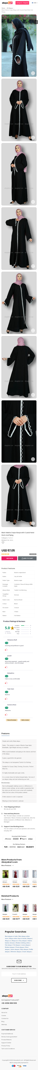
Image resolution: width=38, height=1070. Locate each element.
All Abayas (10, 8)
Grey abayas (23, 940)
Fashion (10, 538)
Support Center (6, 1043)
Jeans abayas (15, 949)
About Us (4, 1012)
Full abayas (16, 945)
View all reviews (11, 720)
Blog (2, 1021)
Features (5, 733)
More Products (6, 865)
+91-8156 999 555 (9, 1003)
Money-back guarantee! (9, 1037)
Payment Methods (7, 1034)
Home (3, 8)
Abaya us (8, 940)
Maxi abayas (24, 949)
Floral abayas (20, 947)
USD (35, 3)
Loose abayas (25, 945)
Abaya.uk (15, 940)
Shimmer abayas (16, 951)
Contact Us (4, 1018)
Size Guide (33, 554)
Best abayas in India (11, 936)
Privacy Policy (5, 1046)
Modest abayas (9, 947)
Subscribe (18, 980)
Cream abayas (26, 951)
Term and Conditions (8, 1049)
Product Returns (6, 1040)
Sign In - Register (23, 3)
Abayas (29, 938)
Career (3, 1015)
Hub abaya (8, 945)
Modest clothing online (23, 943)
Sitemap (4, 1024)
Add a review (25, 720)
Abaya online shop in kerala (17, 938)
